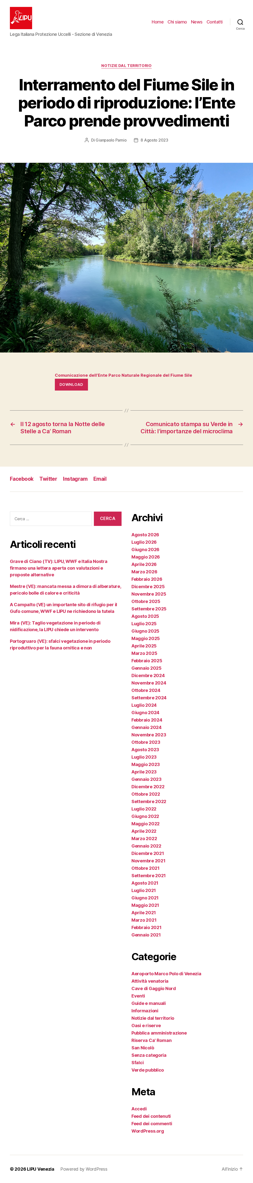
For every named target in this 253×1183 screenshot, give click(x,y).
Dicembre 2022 (148, 786)
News (197, 21)
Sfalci (137, 1062)
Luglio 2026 (144, 542)
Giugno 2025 (145, 631)
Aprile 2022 (143, 831)
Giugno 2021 (145, 897)
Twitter (48, 479)
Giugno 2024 (145, 712)
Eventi (138, 995)
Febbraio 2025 (146, 660)
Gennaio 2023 (146, 779)
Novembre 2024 (148, 682)
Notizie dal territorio (126, 65)
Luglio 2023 (144, 757)
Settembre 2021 (148, 875)
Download (71, 384)
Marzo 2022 (144, 838)
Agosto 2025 (145, 616)
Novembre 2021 (148, 860)
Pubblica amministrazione (159, 1033)
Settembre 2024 (149, 697)
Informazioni (144, 1010)
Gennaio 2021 (146, 934)
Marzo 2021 (143, 920)
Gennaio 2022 (146, 846)
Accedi (139, 1108)
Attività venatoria (150, 981)
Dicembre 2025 (148, 586)
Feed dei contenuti (151, 1116)
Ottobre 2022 (145, 794)
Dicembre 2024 (148, 675)
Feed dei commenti (151, 1123)
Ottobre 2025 (145, 601)
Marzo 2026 (144, 571)
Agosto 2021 (144, 883)
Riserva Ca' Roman (151, 1040)
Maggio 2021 (145, 905)
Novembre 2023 (148, 734)
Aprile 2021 (143, 912)
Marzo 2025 (144, 653)
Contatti (215, 21)
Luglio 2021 (143, 890)
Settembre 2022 (148, 801)
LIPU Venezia (40, 1169)
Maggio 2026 (145, 557)
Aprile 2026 (144, 564)
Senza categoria (149, 1055)
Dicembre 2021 (147, 853)
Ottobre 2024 (145, 690)
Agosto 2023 (145, 749)
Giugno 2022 (145, 816)
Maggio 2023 (145, 764)
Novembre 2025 (148, 594)
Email (99, 479)
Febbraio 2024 (146, 720)
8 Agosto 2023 (154, 140)
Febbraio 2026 (146, 579)
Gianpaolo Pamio (111, 140)
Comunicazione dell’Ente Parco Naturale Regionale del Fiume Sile (124, 375)
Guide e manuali (148, 1003)
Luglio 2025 (144, 623)
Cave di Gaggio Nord (153, 988)
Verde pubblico (147, 1070)
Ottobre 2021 (145, 868)
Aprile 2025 (144, 645)
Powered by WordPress (83, 1169)
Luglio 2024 (144, 705)
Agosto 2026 (145, 534)
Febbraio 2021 (146, 927)
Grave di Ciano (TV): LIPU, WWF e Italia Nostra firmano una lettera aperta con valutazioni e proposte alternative (58, 568)
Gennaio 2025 (146, 668)
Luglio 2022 (143, 808)
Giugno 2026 (145, 549)
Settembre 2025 (149, 608)
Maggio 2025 (145, 638)
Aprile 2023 (144, 771)
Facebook (21, 479)
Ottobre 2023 (145, 742)
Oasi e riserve (146, 1025)
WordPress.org (147, 1131)
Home (158, 21)
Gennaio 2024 (146, 727)
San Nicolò (142, 1047)
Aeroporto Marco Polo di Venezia (166, 973)
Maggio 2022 (145, 823)
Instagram (75, 479)
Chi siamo (177, 21)
